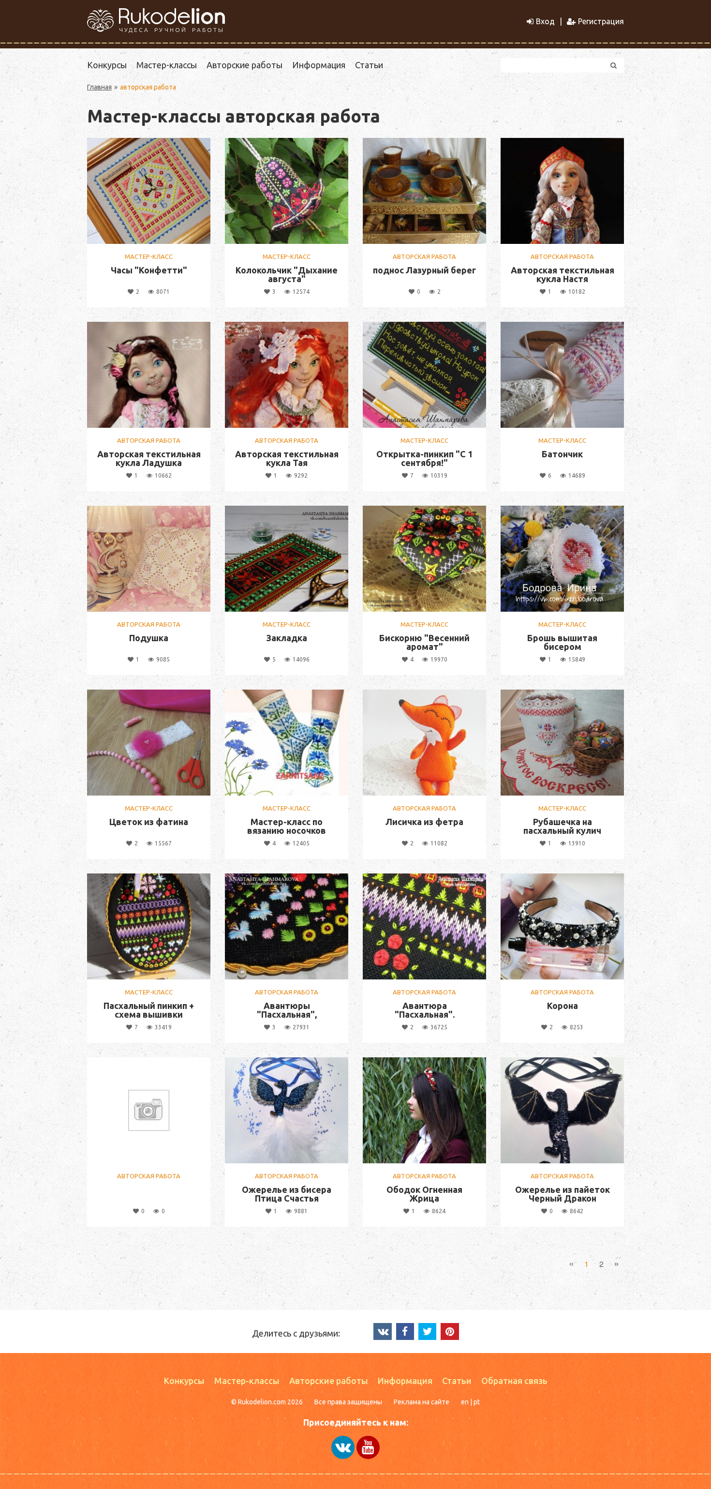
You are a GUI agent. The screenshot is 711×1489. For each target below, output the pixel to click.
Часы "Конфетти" (149, 270)
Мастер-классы (166, 65)
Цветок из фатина (148, 821)
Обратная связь (514, 1380)
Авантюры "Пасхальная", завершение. (287, 1014)
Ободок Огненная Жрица (424, 1194)
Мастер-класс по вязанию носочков (286, 826)
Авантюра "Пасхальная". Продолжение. (424, 1014)
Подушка (148, 637)
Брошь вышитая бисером (562, 642)
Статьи (369, 65)
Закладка (286, 637)
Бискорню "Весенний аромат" (424, 642)
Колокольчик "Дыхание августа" (287, 274)
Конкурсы (107, 65)
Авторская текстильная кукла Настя (562, 274)
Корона (562, 1005)
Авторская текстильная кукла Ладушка (149, 458)
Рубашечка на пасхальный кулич (562, 826)
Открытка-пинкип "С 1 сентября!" (424, 458)
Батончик (562, 454)
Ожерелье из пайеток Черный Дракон (562, 1194)
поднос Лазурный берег (424, 270)
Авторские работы (244, 65)
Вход (545, 21)
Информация (318, 65)
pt (477, 1402)
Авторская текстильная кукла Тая (287, 458)
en (465, 1402)
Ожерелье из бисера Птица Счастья (286, 1194)
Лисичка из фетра (424, 821)
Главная (99, 87)
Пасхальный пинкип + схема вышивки (149, 1010)
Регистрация (601, 21)
